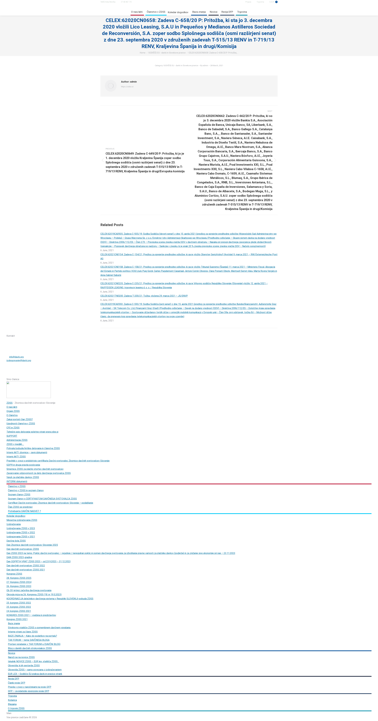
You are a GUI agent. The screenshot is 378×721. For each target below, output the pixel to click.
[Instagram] (31, 330)
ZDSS (9, 402)
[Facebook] (23, 330)
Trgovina (260, 2)
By (204, 65)
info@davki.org (16, 357)
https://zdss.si (127, 86)
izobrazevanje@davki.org (18, 360)
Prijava (248, 2)
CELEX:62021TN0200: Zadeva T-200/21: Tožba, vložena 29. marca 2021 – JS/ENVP (144, 295)
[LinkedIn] (38, 330)
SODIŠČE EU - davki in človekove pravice (180, 65)
